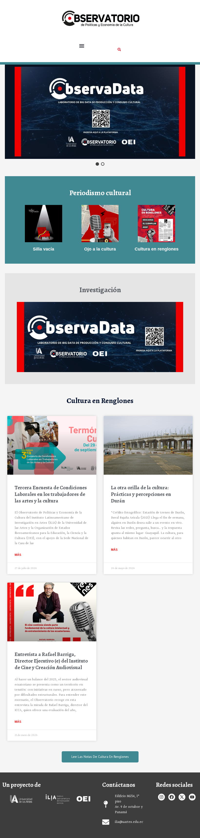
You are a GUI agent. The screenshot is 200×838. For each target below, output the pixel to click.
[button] (82, 46)
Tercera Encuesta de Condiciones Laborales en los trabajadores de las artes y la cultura (51, 494)
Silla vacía (43, 248)
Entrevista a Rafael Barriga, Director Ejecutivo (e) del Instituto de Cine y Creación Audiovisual (51, 661)
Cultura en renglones (157, 248)
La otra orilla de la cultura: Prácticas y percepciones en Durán (141, 494)
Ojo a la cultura (100, 248)
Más (18, 555)
